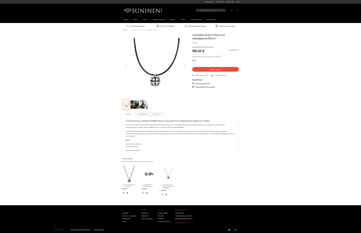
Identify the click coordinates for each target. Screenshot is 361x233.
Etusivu (125, 30)
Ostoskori (161, 216)
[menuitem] (126, 19)
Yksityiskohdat (142, 114)
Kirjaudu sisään (229, 1)
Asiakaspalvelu (209, 1)
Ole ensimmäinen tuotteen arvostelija (202, 47)
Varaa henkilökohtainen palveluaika (205, 87)
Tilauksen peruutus (164, 221)
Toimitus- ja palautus (129, 216)
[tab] (128, 114)
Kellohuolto (145, 213)
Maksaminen (126, 218)
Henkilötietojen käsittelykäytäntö (80, 229)
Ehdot (124, 221)
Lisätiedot (129, 114)
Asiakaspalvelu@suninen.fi (202, 83)
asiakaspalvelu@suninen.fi (184, 218)
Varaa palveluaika (180, 222)
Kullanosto (144, 216)
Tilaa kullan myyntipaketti (183, 216)
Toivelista (161, 218)
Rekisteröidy (220, 1)
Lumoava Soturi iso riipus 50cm (129, 185)
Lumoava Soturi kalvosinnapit (148, 185)
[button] (238, 2)
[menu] (180, 19)
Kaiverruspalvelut (147, 218)
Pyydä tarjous (179, 213)
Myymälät (125, 213)
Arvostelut (156, 114)
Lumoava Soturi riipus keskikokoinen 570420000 (168, 186)
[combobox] (211, 10)
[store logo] (143, 11)
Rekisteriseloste (99, 229)
